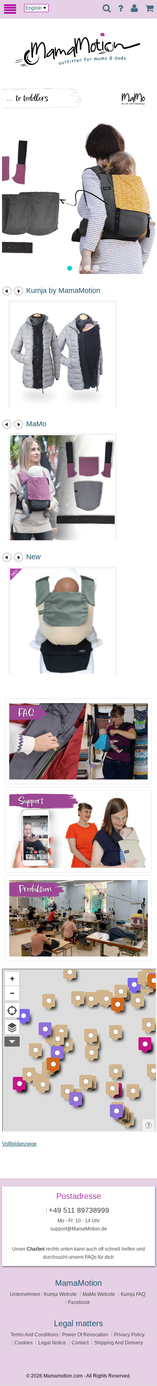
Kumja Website (60, 1294)
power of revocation (85, 1334)
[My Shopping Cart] (149, 8)
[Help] (120, 8)
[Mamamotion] (84, 52)
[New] (62, 621)
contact (80, 1342)
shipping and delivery (118, 1342)
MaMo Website (99, 1294)
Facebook (79, 1302)
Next (18, 291)
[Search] (107, 9)
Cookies (23, 1342)
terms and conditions (34, 1334)
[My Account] (134, 8)
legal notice (52, 1342)
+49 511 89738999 (79, 1210)
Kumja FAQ (133, 1294)
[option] (78, 178)
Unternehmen (25, 1294)
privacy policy (129, 1334)
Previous (7, 291)
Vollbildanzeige (19, 1144)
